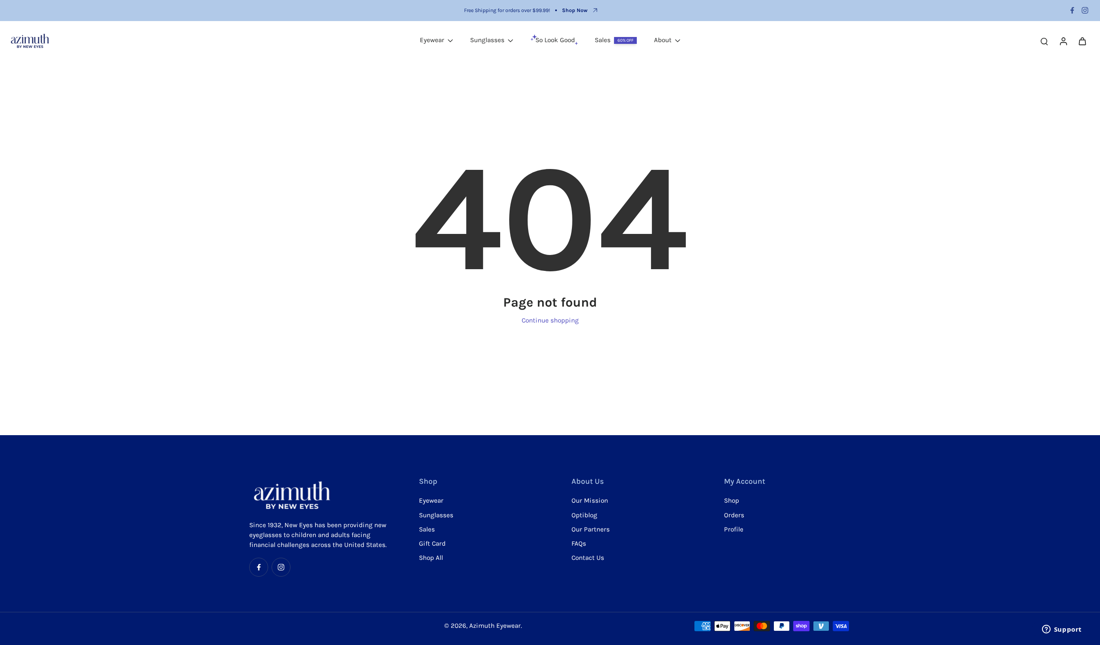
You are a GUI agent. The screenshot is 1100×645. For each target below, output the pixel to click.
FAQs (578, 543)
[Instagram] (1085, 10)
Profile (733, 529)
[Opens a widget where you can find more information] (1061, 630)
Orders (734, 515)
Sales (427, 529)
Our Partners (590, 529)
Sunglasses (436, 515)
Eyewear (431, 500)
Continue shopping (550, 320)
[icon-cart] (1081, 40)
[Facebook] (1072, 10)
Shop (731, 500)
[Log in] (1063, 40)
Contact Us (587, 558)
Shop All (431, 558)
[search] (1044, 40)
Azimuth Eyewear (495, 626)
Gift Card (432, 543)
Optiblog (584, 515)
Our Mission (589, 500)
